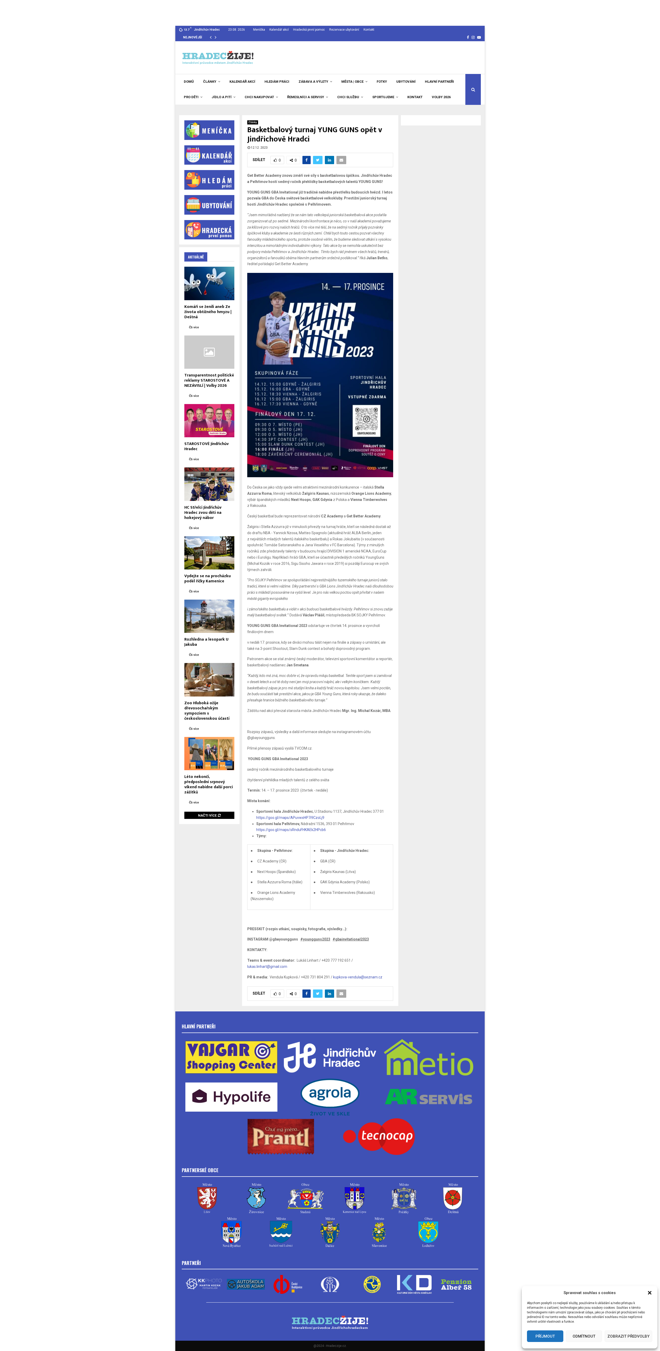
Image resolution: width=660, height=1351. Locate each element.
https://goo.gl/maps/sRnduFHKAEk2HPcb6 (291, 830)
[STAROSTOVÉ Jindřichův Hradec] (209, 420)
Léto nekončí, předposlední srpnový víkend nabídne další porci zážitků (208, 784)
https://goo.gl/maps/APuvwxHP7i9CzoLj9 (290, 818)
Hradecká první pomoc (309, 29)
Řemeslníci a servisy (305, 97)
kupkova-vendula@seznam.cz (357, 977)
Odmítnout (584, 1336)
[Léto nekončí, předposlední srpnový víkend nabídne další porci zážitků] (209, 753)
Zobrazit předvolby (628, 1336)
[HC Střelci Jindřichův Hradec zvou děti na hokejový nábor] (209, 484)
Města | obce (352, 81)
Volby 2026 (441, 97)
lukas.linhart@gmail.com (267, 966)
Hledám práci (277, 81)
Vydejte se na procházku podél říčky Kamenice (207, 579)
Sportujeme (383, 97)
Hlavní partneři (439, 81)
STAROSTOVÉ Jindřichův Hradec (206, 446)
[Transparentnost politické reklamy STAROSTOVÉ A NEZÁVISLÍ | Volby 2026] (209, 352)
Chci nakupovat (259, 97)
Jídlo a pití (222, 97)
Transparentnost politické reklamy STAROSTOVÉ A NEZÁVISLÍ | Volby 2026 (209, 380)
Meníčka (259, 29)
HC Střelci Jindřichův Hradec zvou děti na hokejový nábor (202, 512)
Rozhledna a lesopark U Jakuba (206, 642)
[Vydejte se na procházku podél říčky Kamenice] (209, 552)
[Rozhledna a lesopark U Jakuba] (209, 616)
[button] (649, 1292)
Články (209, 81)
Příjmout (545, 1336)
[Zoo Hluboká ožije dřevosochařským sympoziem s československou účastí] (209, 679)
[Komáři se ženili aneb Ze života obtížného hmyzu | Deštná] (209, 283)
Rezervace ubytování (344, 29)
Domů (189, 81)
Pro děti (191, 97)
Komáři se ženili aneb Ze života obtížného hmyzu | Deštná (208, 312)
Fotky (382, 81)
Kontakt (369, 29)
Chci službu (348, 97)
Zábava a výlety (313, 81)
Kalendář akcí (279, 29)
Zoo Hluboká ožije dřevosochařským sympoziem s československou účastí (206, 711)
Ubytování (406, 81)
